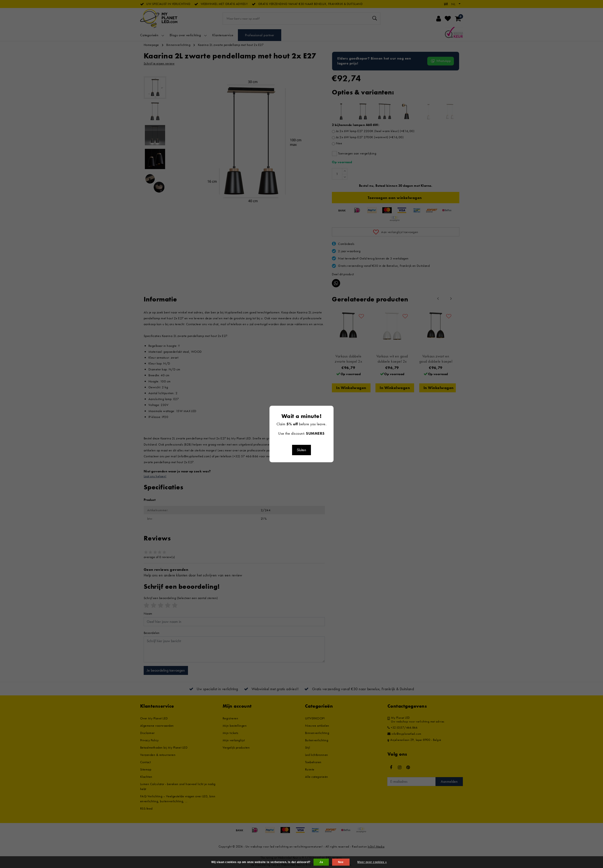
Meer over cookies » (372, 862)
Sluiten (301, 449)
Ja (321, 862)
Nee (341, 862)
